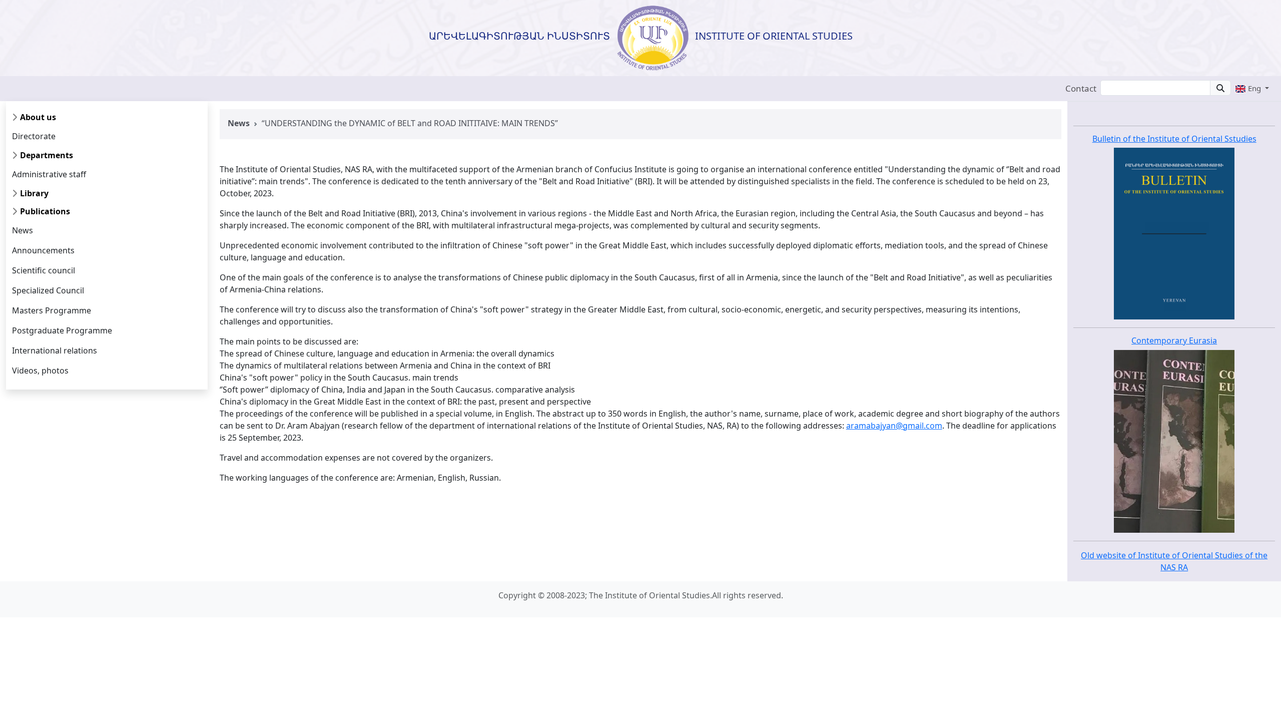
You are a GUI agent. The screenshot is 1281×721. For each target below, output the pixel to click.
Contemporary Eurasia (1174, 340)
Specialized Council (48, 290)
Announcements (43, 250)
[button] (1252, 88)
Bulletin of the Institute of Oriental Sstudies (1174, 138)
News (22, 230)
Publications (45, 211)
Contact (1080, 88)
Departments (46, 155)
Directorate (34, 136)
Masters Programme (51, 310)
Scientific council (43, 270)
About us (38, 117)
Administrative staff (49, 174)
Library (34, 193)
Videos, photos (40, 370)
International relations (54, 350)
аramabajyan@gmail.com (894, 425)
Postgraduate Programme (62, 330)
